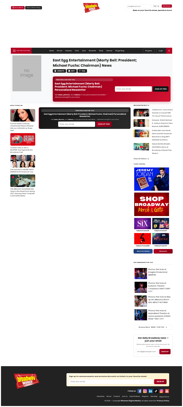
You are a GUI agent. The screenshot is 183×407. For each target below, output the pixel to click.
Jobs (84, 50)
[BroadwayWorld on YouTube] (167, 391)
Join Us (124, 396)
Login (161, 50)
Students (92, 50)
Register (148, 50)
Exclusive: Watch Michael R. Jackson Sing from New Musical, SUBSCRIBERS (162, 123)
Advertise (100, 396)
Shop (101, 50)
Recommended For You (143, 262)
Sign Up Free (161, 89)
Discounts (163, 251)
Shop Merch (19, 8)
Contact (116, 396)
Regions (145, 396)
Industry (68, 50)
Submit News (134, 396)
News (51, 50)
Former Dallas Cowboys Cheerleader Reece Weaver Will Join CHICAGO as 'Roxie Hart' (21, 121)
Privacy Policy (163, 401)
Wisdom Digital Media (131, 401)
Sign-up (156, 6)
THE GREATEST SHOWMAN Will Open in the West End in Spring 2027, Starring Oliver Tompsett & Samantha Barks (22, 186)
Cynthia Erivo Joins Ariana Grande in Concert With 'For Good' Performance (162, 113)
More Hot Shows (143, 251)
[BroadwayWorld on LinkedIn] (150, 391)
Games (109, 50)
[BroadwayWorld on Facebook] (139, 391)
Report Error (164, 397)
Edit (73, 71)
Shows (59, 50)
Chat (77, 50)
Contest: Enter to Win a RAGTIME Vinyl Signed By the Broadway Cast (21, 144)
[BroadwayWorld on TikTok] (156, 391)
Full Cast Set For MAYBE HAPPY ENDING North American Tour (22, 164)
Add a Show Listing (33, 8)
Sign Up (160, 381)
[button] (169, 51)
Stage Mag (119, 50)
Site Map (154, 396)
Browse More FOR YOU (151, 327)
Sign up (165, 351)
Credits (60, 71)
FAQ (83, 71)
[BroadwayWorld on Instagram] (145, 391)
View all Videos (140, 158)
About (108, 396)
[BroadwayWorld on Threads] (161, 391)
